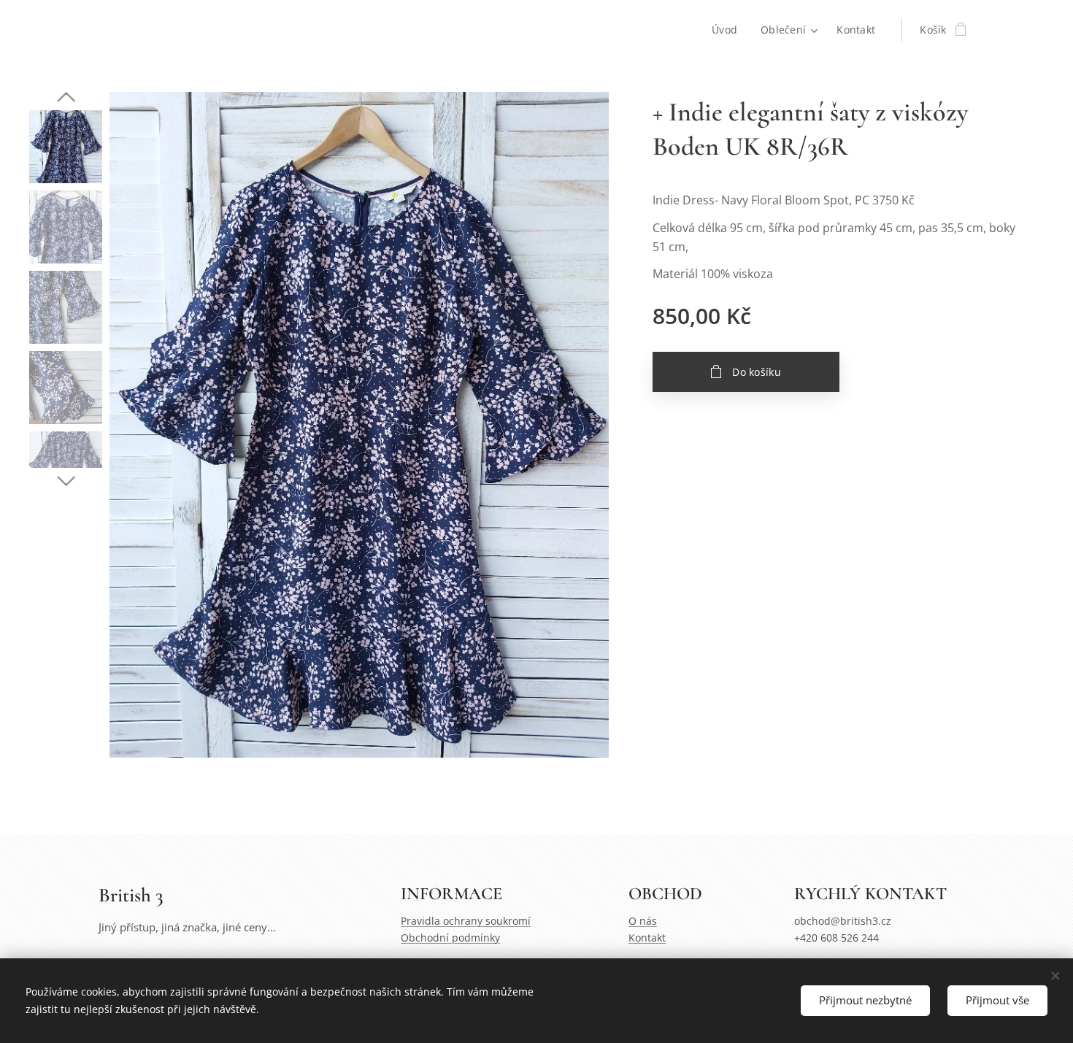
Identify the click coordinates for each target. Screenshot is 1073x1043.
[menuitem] (728, 30)
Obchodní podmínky (450, 937)
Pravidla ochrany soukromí (466, 921)
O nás (642, 921)
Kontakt (647, 937)
